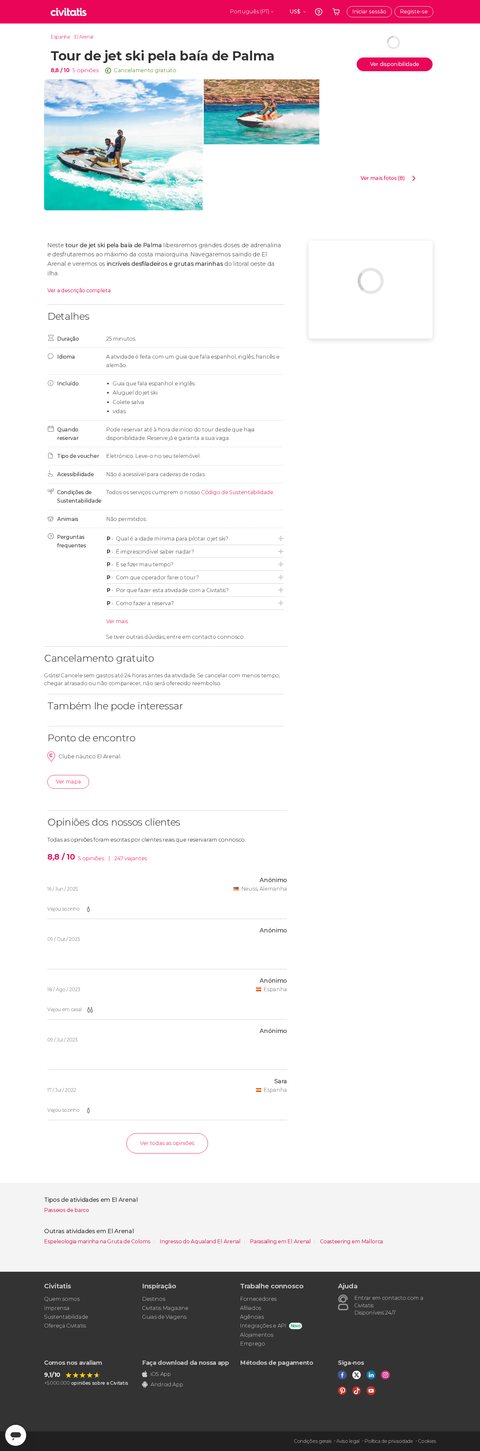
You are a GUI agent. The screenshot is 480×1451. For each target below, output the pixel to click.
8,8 (60, 70)
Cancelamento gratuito (145, 70)
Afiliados (250, 1308)
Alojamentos (256, 1335)
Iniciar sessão (369, 11)
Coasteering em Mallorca (351, 1241)
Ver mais (117, 621)
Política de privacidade (388, 1441)
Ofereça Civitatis (65, 1326)
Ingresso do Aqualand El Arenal (201, 1241)
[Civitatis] (68, 12)
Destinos (153, 1299)
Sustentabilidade (66, 1317)
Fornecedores (258, 1299)
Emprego (252, 1344)
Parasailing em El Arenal (281, 1241)
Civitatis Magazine (165, 1308)
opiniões (87, 70)
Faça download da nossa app (185, 1362)
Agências (252, 1317)
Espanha (60, 37)
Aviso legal (347, 1441)
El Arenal (83, 37)
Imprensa (56, 1308)
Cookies (427, 1441)
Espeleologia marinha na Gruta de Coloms (98, 1241)
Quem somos (62, 1299)
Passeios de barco (66, 1210)
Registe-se (414, 11)
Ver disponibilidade (394, 64)
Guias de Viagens (164, 1317)
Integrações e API (263, 1326)
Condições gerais (312, 1441)
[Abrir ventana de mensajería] (15, 1435)
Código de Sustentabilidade (237, 492)
